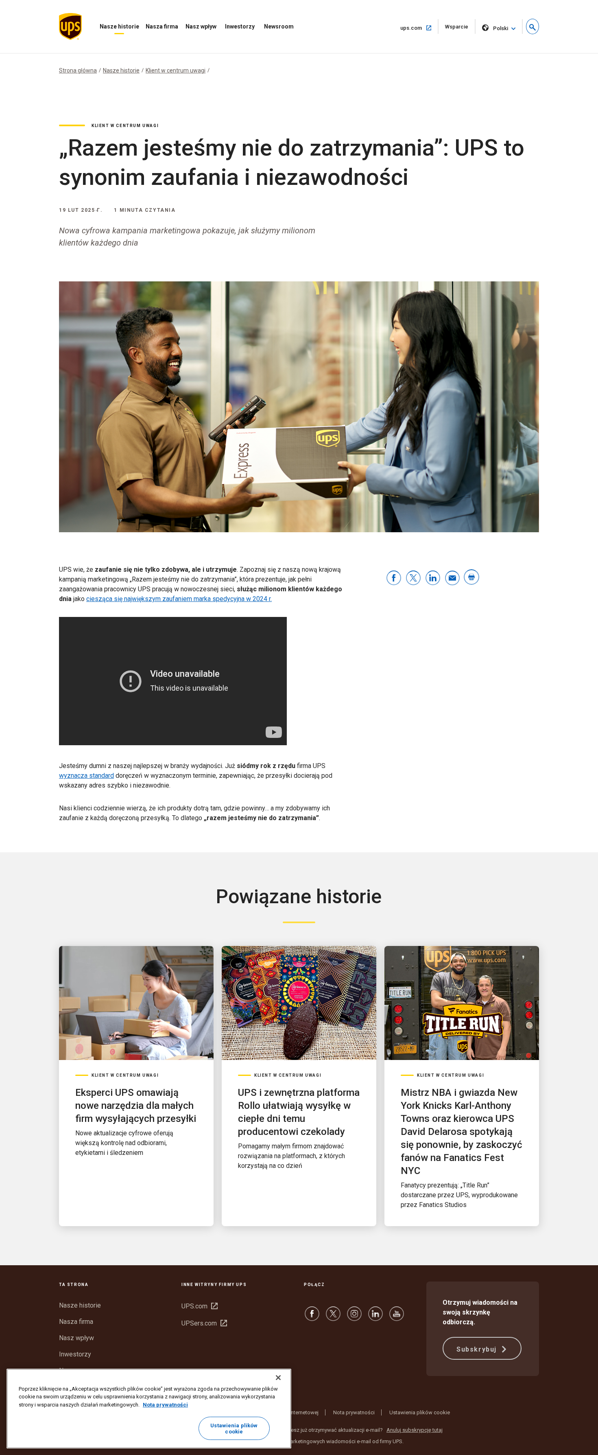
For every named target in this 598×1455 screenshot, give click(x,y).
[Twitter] (333, 1317)
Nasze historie (119, 26)
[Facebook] (312, 1317)
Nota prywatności (354, 1412)
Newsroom (279, 26)
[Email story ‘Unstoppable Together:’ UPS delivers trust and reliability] (452, 578)
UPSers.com (204, 1323)
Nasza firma (162, 26)
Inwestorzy (240, 26)
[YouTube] (396, 1317)
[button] (532, 26)
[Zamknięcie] (278, 1378)
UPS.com (199, 1306)
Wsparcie (460, 29)
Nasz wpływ (201, 26)
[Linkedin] (375, 1317)
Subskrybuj (477, 1349)
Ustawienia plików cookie (419, 1412)
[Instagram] (354, 1317)
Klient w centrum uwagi (175, 70)
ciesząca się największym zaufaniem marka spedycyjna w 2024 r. (179, 599)
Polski (500, 28)
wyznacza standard (86, 775)
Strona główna (78, 70)
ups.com (419, 28)
